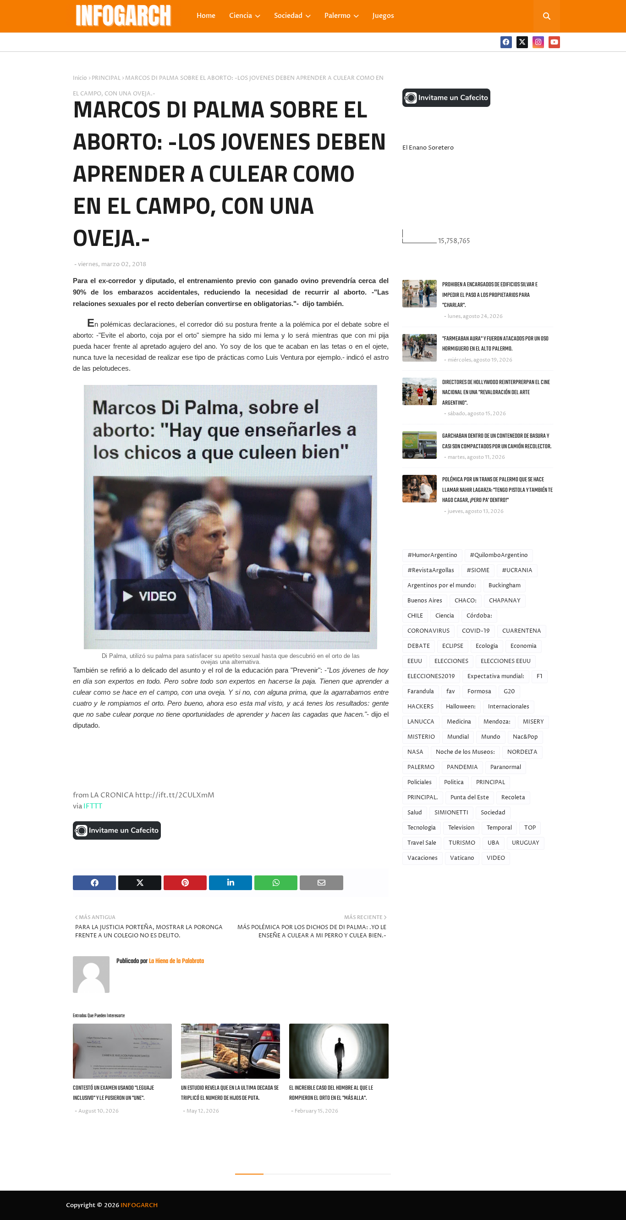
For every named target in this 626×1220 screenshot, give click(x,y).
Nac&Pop (525, 737)
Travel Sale (421, 843)
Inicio (80, 78)
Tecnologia (421, 828)
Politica (454, 782)
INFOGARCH (139, 1205)
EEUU (414, 661)
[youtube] (554, 42)
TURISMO (462, 843)
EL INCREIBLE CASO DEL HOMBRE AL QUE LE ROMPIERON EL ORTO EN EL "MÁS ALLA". (331, 1093)
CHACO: (466, 601)
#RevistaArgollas (430, 570)
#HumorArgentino (432, 555)
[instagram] (538, 42)
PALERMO (420, 767)
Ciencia (444, 616)
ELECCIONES (451, 661)
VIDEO (496, 858)
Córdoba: (479, 616)
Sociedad (493, 813)
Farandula (420, 692)
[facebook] (506, 42)
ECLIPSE (452, 646)
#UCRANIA (517, 570)
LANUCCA (420, 722)
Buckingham (505, 586)
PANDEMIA (462, 767)
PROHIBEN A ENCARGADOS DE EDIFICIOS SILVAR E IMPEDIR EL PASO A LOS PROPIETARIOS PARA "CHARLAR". (490, 295)
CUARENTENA (521, 631)
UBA (494, 843)
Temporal (499, 828)
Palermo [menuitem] (337, 15)
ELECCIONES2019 (431, 676)
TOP (530, 828)
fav (450, 692)
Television (461, 828)
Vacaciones (422, 858)
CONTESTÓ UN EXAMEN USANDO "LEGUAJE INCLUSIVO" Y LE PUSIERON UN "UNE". (113, 1093)
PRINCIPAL (106, 78)
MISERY (533, 722)
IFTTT (92, 806)
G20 (509, 692)
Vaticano (462, 858)
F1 (540, 676)
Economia (524, 646)
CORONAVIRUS (428, 631)
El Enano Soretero (428, 148)
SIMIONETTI (451, 813)
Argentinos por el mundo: (441, 586)
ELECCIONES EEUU (506, 661)
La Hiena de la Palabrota (176, 961)
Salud (414, 813)
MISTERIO (421, 737)
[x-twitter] (522, 42)
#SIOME (478, 570)
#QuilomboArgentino (499, 555)
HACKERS (420, 707)
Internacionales (508, 707)
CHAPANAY (505, 601)
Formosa (479, 692)
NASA (415, 752)
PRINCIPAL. (422, 798)
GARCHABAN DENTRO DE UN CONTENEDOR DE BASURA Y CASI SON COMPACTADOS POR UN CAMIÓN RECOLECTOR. (496, 441)
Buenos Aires (424, 601)
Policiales (419, 782)
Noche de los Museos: (465, 752)
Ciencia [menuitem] (240, 15)
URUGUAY (525, 843)
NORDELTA (522, 752)
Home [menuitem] (206, 15)
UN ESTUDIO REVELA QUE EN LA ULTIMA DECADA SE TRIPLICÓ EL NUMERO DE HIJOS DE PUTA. (230, 1093)
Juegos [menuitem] (383, 15)
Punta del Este (469, 798)
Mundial (458, 737)
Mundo (490, 737)
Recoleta (513, 798)
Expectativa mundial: (495, 676)
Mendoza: (497, 722)
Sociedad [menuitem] (288, 15)
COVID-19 (476, 631)
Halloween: (461, 707)
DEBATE (418, 646)
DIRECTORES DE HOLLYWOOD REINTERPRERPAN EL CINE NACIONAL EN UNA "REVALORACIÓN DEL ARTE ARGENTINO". (496, 393)
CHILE (415, 616)
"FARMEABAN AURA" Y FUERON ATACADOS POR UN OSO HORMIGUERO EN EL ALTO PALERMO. (495, 344)
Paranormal (505, 767)
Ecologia (487, 646)
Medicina (459, 722)
